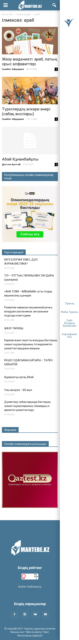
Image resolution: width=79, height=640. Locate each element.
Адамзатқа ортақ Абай (19, 377)
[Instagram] (25, 614)
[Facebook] (14, 614)
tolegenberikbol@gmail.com (30, 590)
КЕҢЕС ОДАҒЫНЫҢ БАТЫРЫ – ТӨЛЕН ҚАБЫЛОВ (28, 362)
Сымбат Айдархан (13, 69)
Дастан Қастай (11, 164)
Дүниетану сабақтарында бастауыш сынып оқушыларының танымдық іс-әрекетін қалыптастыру (27, 405)
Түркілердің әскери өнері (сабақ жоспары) (26, 111)
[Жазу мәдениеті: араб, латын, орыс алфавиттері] (30, 40)
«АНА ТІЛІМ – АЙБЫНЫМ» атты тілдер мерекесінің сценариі (28, 293)
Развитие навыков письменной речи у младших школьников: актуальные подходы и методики (28, 311)
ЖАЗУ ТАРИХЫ (13, 328)
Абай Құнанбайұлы (20, 159)
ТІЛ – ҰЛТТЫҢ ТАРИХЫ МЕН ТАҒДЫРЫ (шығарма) (29, 277)
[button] (54, 5)
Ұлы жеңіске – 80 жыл (18, 390)
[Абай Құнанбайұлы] (30, 140)
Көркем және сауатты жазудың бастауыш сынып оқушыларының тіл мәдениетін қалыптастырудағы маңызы (30, 344)
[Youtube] (45, 614)
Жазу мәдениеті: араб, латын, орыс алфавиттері (30, 61)
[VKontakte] (35, 614)
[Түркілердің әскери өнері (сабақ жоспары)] (30, 90)
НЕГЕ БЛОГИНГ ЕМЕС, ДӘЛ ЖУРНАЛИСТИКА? (21, 261)
